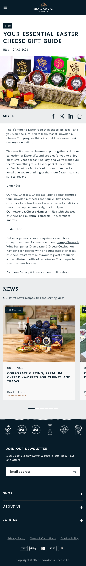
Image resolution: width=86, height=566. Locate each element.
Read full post (16, 392)
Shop (7, 493)
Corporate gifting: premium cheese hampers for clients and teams (39, 377)
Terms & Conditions (43, 538)
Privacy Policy (16, 538)
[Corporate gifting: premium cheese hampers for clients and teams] (39, 333)
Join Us (10, 520)
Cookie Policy (70, 538)
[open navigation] (5, 7)
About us (12, 506)
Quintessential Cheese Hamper (26, 211)
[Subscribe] (75, 472)
